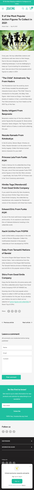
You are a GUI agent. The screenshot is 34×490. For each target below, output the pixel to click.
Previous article (9, 322)
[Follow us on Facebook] (3, 431)
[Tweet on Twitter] (16, 311)
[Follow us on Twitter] (6, 431)
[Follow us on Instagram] (10, 431)
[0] (30, 8)
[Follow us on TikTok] (14, 431)
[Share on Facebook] (8, 311)
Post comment (11, 377)
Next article (26, 322)
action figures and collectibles (19, 302)
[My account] (27, 8)
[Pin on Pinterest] (12, 311)
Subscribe (17, 411)
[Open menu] (3, 8)
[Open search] (23, 8)
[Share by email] (19, 311)
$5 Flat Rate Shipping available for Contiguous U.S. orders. (17, 2)
